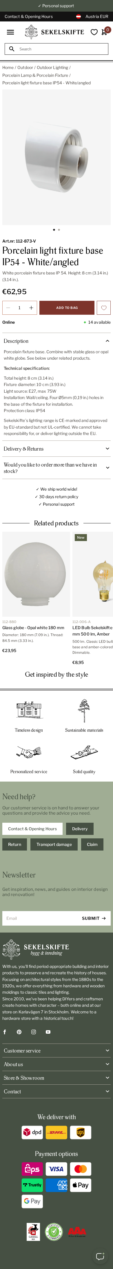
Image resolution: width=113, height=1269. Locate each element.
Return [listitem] (14, 844)
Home (8, 67)
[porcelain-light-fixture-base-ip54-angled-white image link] (56, 157)
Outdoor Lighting (52, 67)
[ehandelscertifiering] (54, 1232)
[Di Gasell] (33, 1232)
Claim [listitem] (92, 844)
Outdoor (25, 67)
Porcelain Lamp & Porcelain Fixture (35, 75)
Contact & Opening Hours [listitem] (32, 828)
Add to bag (67, 308)
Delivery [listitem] (80, 828)
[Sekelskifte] (56, 950)
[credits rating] (77, 1232)
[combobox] (62, 49)
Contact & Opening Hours (29, 16)
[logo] (54, 32)
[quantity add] (31, 308)
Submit (91, 918)
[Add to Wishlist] (104, 308)
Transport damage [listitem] (54, 844)
